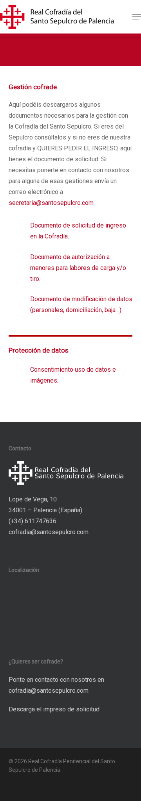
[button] (136, 17)
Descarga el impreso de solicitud (54, 709)
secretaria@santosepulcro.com (51, 202)
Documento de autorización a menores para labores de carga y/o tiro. (78, 267)
